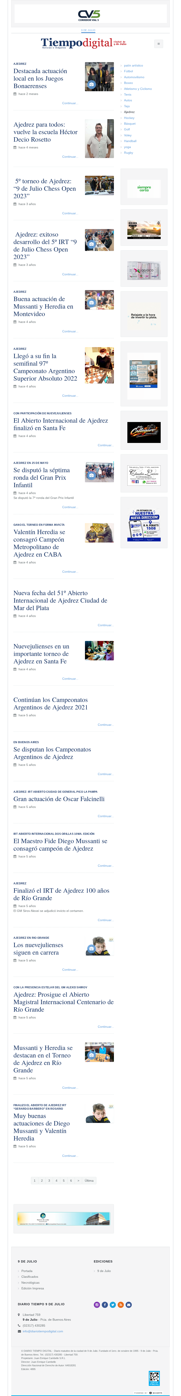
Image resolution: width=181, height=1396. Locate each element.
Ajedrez (129, 112)
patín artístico (133, 65)
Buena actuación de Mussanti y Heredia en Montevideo (43, 306)
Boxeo (128, 83)
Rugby (128, 152)
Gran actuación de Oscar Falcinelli (59, 798)
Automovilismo (134, 77)
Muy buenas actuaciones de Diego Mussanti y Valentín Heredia (41, 1126)
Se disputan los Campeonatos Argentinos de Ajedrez (52, 752)
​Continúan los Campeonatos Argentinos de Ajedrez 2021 (50, 703)
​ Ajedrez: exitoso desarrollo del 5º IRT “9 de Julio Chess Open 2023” (45, 245)
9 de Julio (88, 30)
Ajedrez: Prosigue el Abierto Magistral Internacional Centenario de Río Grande (63, 1001)
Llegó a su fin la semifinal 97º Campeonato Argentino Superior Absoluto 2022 (45, 366)
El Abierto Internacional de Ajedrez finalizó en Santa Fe (60, 424)
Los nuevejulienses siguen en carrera (38, 948)
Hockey (129, 118)
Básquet (130, 123)
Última (89, 1180)
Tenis (127, 94)
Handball (130, 141)
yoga (127, 147)
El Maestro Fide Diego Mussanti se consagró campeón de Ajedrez (60, 844)
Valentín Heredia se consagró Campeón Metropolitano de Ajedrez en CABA (39, 542)
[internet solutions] (148, 1392)
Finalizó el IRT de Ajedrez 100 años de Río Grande (61, 894)
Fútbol (128, 71)
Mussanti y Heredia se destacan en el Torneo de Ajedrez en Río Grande (43, 1058)
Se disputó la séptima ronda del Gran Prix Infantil (41, 477)
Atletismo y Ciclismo (138, 89)
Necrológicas (30, 1282)
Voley (128, 135)
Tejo (127, 106)
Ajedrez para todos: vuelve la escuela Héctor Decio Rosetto (45, 131)
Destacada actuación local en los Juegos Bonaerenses (40, 78)
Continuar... (70, 103)
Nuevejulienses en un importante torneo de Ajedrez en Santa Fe (41, 653)
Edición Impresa (32, 1288)
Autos (128, 100)
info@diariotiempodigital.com (43, 1331)
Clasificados (29, 1276)
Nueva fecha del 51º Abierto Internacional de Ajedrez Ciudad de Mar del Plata (60, 600)
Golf (127, 129)
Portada (26, 1271)
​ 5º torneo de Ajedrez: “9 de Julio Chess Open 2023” (44, 188)
